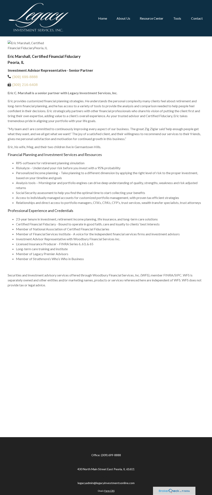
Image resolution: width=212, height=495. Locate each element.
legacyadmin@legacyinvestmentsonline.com (106, 483)
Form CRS (109, 490)
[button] (102, 18)
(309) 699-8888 (25, 77)
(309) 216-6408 (25, 85)
